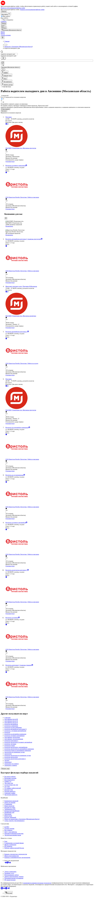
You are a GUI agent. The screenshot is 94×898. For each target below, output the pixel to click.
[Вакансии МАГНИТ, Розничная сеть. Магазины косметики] (49, 304)
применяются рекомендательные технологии (37, 883)
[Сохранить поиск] (2, 63)
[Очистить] (3, 58)
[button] (3, 32)
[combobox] (9, 54)
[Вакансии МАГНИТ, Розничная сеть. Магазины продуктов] (49, 136)
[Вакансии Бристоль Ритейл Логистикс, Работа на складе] (49, 351)
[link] (4, 28)
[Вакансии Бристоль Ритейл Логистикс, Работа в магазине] (49, 185)
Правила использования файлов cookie (32, 9)
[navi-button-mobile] (2, 37)
